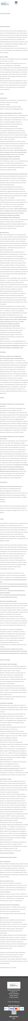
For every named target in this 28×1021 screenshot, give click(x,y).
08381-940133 (14, 995)
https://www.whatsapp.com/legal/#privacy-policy (11, 347)
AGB (13, 1018)
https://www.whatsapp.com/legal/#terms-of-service (12, 345)
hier (12, 698)
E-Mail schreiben (14, 997)
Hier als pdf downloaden (5, 13)
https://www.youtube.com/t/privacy (7, 853)
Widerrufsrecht (13, 1016)
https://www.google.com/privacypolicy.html (9, 768)
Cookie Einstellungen (14, 1001)
